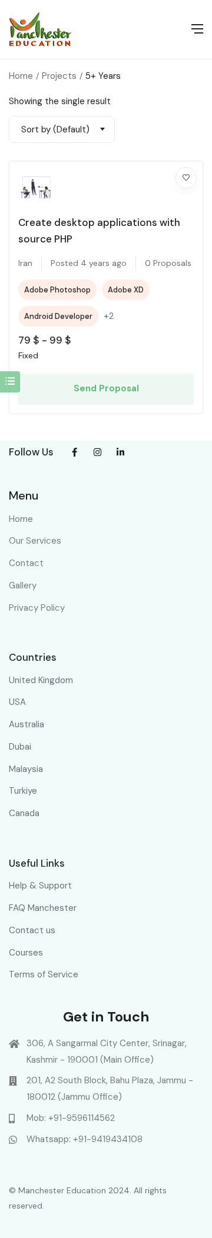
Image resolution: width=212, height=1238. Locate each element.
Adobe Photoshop (57, 290)
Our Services (35, 541)
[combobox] (62, 129)
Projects (59, 76)
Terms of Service (43, 974)
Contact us (32, 930)
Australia (26, 724)
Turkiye (23, 791)
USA (17, 702)
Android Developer (58, 316)
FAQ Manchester (43, 908)
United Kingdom (41, 680)
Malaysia (26, 769)
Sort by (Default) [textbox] (55, 129)
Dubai (20, 747)
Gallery (23, 585)
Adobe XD (126, 290)
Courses (26, 953)
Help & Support (40, 885)
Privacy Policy (37, 608)
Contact (26, 563)
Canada (24, 813)
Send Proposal (106, 388)
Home (21, 76)
